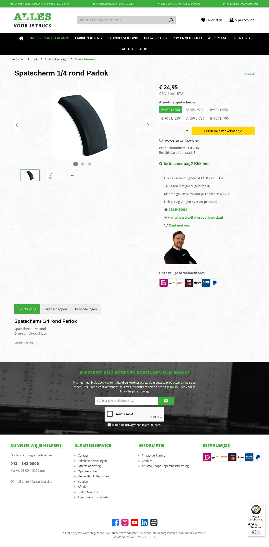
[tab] (27, 309)
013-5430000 (178, 209)
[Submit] (166, 401)
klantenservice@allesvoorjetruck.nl (195, 217)
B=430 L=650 (170, 110)
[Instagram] (125, 522)
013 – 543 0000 (24, 463)
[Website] (153, 522)
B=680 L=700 (219, 118)
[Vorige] (17, 125)
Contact (83, 455)
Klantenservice (41, 481)
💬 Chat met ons (177, 225)
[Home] (21, 38)
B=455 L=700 (195, 110)
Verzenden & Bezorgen (93, 476)
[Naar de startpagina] (32, 20)
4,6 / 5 (224, 194)
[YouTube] (134, 522)
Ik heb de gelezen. (136, 425)
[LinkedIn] (144, 522)
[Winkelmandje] (259, 18)
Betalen (83, 481)
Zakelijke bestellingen (92, 461)
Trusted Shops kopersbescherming (165, 466)
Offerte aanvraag (89, 466)
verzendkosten (129, 533)
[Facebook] (115, 522)
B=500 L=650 (219, 110)
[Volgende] (148, 125)
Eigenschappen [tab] (55, 309)
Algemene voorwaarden (94, 497)
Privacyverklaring (153, 455)
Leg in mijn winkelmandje (223, 131)
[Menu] (262, 505)
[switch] (256, 532)
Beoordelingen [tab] (86, 309)
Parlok (250, 74)
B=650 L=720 (195, 118)
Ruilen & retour (88, 492)
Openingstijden (88, 471)
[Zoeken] (171, 20)
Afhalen (83, 487)
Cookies (147, 461)
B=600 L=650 (170, 118)
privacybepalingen (137, 425)
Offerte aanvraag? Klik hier (184, 163)
